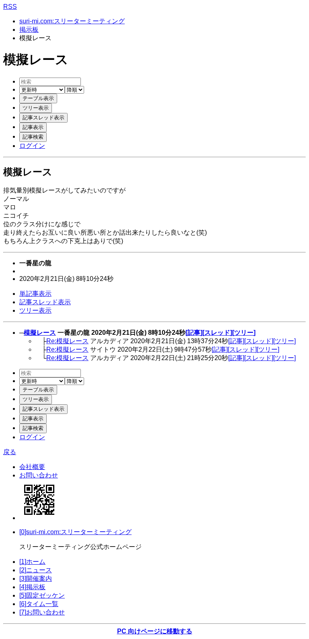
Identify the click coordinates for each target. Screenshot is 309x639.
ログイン (32, 145)
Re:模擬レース (67, 341)
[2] (35, 570)
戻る (9, 452)
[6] (38, 603)
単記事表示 (35, 293)
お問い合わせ (38, 475)
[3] (35, 578)
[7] (42, 612)
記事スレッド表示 (45, 302)
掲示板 (29, 29)
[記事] (193, 332)
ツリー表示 (35, 310)
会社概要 (32, 466)
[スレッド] (217, 332)
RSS (10, 6)
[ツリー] (243, 332)
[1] (32, 561)
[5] (42, 595)
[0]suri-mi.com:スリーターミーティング (75, 531)
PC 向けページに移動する (154, 631)
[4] (32, 587)
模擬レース (40, 332)
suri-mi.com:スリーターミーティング (72, 21)
